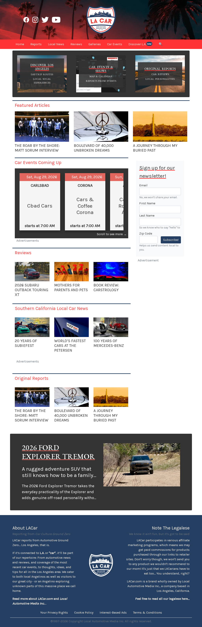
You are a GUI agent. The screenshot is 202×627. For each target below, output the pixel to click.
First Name (147, 203)
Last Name (146, 215)
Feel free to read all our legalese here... (162, 599)
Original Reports (31, 378)
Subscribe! (171, 240)
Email (143, 185)
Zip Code (145, 233)
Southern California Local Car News (51, 308)
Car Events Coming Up (38, 162)
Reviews (23, 252)
